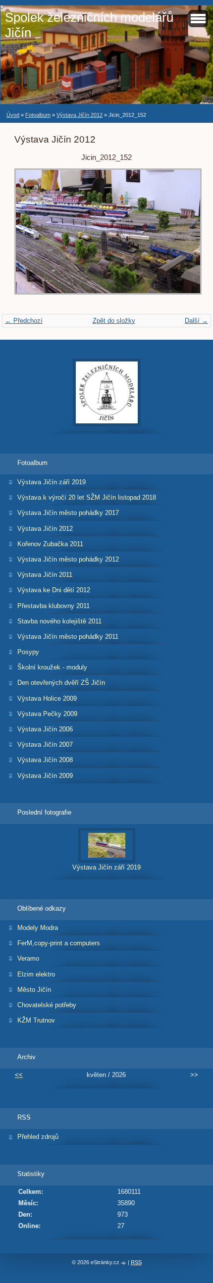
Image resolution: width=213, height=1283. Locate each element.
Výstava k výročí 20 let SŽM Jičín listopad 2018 (86, 497)
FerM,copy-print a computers (58, 943)
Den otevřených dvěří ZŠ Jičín (61, 682)
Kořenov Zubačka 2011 (50, 544)
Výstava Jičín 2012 (79, 115)
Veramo (28, 958)
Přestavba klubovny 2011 (53, 606)
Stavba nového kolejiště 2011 (59, 621)
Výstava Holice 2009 (47, 698)
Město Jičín (34, 989)
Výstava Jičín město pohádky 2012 (68, 559)
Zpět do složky (114, 320)
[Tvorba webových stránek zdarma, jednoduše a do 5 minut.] (124, 1263)
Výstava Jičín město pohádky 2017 (68, 512)
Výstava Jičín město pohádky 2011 (67, 636)
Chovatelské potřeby (46, 1005)
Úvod (12, 115)
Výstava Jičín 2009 (45, 775)
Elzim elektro (36, 974)
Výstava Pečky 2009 (47, 714)
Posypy (28, 652)
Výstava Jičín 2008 (45, 760)
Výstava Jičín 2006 (45, 729)
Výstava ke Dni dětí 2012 (53, 590)
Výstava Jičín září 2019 (51, 482)
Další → (196, 320)
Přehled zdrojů (37, 1136)
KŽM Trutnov (36, 1020)
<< (19, 1074)
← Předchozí (24, 320)
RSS (136, 1262)
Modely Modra (37, 927)
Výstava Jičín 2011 (44, 574)
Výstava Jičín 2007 (45, 744)
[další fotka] (182, 236)
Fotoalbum (38, 115)
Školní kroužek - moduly (52, 667)
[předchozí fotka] (30, 236)
